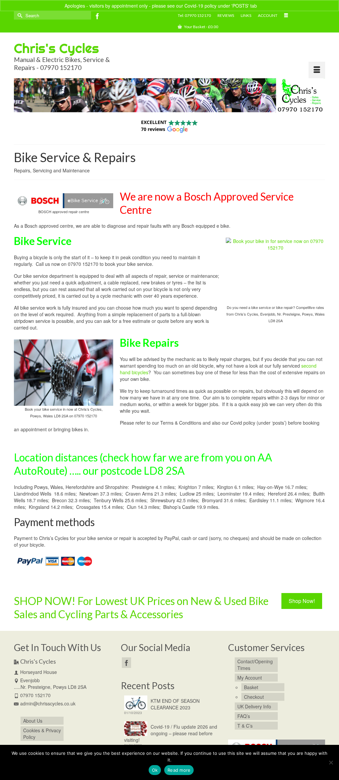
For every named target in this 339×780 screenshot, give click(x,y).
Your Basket (200, 26)
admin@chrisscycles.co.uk (47, 703)
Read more (179, 770)
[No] (330, 762)
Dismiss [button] (266, 5)
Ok (155, 770)
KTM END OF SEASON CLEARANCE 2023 (175, 704)
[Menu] (317, 70)
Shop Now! (302, 601)
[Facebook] (97, 16)
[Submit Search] (19, 15)
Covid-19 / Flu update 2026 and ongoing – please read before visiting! (170, 733)
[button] (169, 125)
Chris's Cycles (56, 48)
